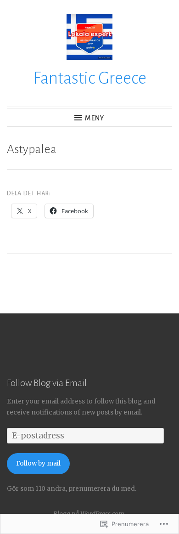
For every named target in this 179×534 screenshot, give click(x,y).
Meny (94, 118)
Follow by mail (38, 463)
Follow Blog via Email (47, 383)
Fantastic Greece (89, 78)
